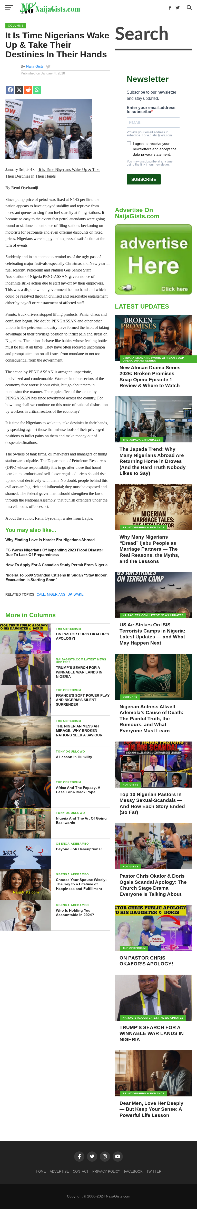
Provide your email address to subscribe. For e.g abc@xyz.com (149, 134)
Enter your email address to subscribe (151, 110)
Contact (80, 1171)
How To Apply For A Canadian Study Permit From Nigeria (56, 565)
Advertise (59, 1171)
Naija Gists (35, 66)
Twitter (153, 1171)
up (69, 594)
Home (41, 1171)
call (41, 594)
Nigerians (56, 594)
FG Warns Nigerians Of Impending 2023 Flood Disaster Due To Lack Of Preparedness (54, 552)
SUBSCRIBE (143, 179)
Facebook (133, 1171)
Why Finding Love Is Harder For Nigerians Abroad (50, 540)
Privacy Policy (106, 1171)
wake (79, 594)
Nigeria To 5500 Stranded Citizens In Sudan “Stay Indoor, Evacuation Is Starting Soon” (56, 577)
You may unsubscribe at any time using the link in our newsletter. (150, 163)
